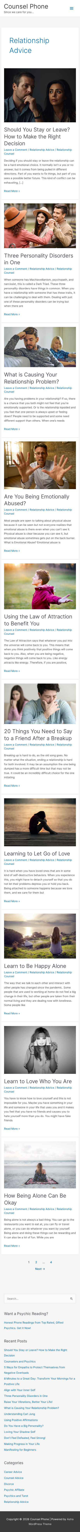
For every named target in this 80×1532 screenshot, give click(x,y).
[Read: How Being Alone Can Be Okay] (40, 1164)
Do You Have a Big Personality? (23, 1425)
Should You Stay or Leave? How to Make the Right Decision (37, 136)
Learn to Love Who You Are (38, 1081)
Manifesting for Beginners (20, 1449)
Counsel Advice (13, 1477)
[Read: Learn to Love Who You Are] (40, 1049)
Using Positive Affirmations (21, 1420)
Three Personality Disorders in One (26, 1395)
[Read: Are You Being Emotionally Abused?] (40, 465)
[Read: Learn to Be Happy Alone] (40, 935)
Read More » (12, 191)
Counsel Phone (26, 6)
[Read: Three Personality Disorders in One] (40, 225)
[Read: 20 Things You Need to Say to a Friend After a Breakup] (40, 703)
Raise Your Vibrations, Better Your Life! (28, 1401)
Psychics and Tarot (16, 1495)
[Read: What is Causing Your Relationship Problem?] (40, 346)
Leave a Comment (15, 149)
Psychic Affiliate (14, 1489)
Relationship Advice (42, 149)
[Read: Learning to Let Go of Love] (40, 822)
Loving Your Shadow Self (19, 1431)
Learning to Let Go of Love (37, 853)
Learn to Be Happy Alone (35, 966)
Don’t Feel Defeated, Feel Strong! (24, 1437)
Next (40, 1269)
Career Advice (13, 1471)
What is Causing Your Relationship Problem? (31, 378)
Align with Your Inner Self (19, 1390)
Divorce (9, 1484)
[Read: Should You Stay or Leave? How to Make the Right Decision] (40, 94)
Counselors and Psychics (20, 1361)
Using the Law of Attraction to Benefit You (38, 620)
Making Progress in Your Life (22, 1443)
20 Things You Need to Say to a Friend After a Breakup (38, 734)
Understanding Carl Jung (19, 1414)
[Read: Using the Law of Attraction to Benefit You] (40, 586)
